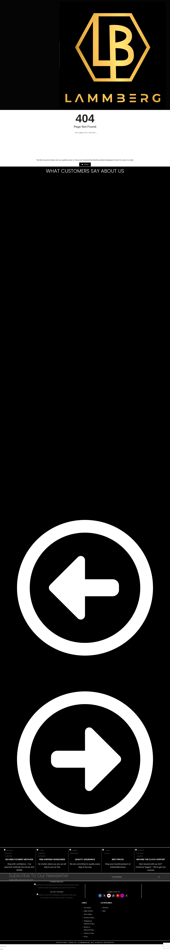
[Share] (2, 946)
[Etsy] (127, 896)
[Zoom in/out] (5, 946)
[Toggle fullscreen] (4, 946)
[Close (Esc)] (1, 946)
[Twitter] (104, 896)
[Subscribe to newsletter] (158, 876)
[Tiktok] (113, 896)
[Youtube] (109, 896)
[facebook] (100, 896)
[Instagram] (122, 896)
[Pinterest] (118, 896)
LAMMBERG (84, 942)
